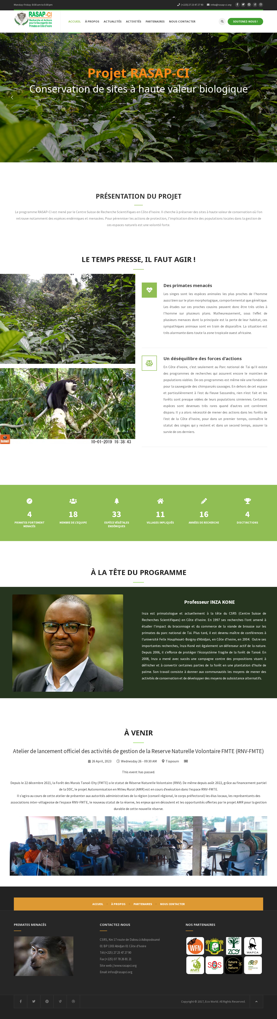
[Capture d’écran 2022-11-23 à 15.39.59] (214, 965)
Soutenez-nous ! (245, 21)
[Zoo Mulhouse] (234, 946)
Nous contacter (172, 904)
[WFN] (195, 946)
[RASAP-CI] (33, 19)
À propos (118, 904)
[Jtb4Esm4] (214, 946)
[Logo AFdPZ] (195, 965)
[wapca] (253, 946)
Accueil (97, 904)
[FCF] (253, 965)
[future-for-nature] (234, 965)
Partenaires (143, 904)
